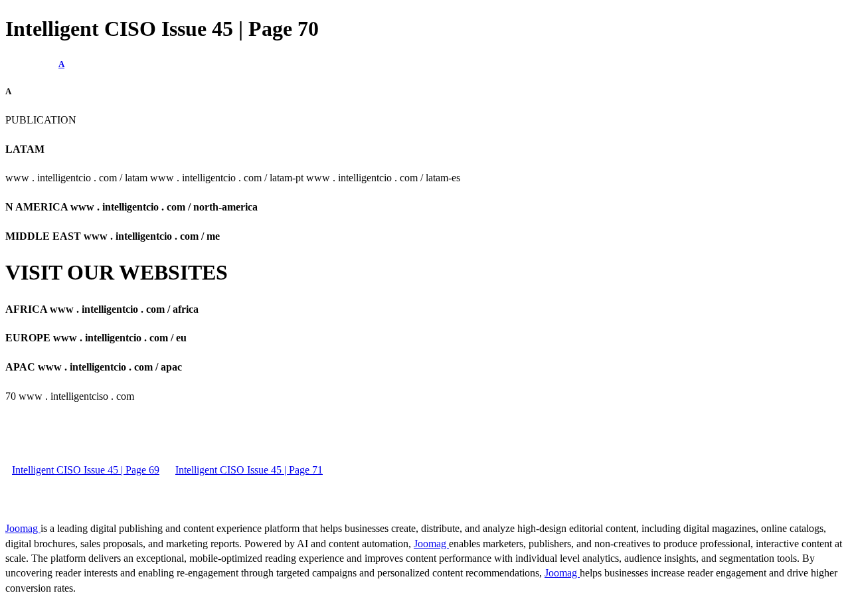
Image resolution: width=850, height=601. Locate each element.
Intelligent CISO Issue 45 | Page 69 (85, 469)
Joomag (23, 528)
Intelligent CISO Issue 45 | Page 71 (249, 469)
